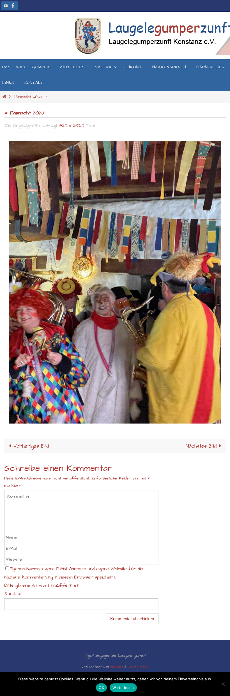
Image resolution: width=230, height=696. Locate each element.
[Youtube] (5, 5)
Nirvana (116, 665)
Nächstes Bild (201, 444)
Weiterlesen (123, 687)
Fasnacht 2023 (28, 97)
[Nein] (223, 684)
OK (101, 687)
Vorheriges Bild (31, 444)
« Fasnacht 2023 (24, 112)
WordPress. (138, 665)
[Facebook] (13, 5)
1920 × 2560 (71, 125)
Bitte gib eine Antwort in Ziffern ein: (42, 583)
